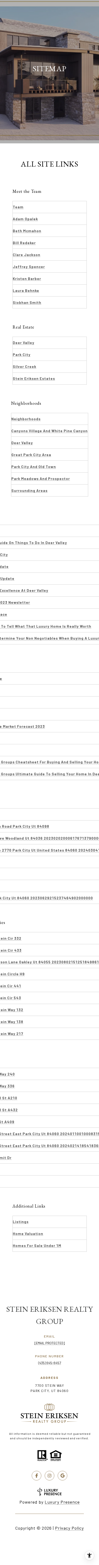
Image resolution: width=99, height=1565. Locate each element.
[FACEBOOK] (36, 1475)
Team (18, 207)
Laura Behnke (26, 290)
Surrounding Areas (29, 490)
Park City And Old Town (33, 466)
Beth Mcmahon (27, 231)
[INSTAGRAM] (49, 1475)
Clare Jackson (26, 255)
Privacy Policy (69, 1528)
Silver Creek (24, 366)
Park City (22, 354)
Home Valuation (28, 1233)
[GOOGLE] (62, 1475)
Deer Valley (23, 342)
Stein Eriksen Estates (34, 378)
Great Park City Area (31, 455)
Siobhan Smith (27, 302)
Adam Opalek (25, 219)
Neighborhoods (26, 419)
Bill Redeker (24, 243)
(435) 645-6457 (49, 1363)
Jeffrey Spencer (29, 266)
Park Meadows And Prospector (40, 478)
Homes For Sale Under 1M (37, 1245)
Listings (21, 1222)
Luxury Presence (62, 1502)
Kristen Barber (27, 278)
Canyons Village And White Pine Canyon (49, 431)
